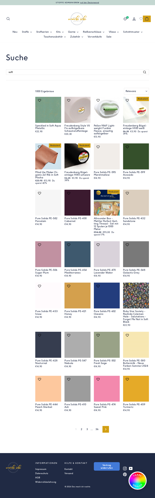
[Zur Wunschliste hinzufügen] (40, 100)
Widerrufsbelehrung (45, 482)
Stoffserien (42, 31)
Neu (15, 31)
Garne (72, 31)
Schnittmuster (131, 31)
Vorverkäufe (95, 36)
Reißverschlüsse (92, 31)
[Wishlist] (141, 19)
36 (97, 429)
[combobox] (77, 72)
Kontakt (68, 469)
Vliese (113, 31)
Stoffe (26, 31)
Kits (58, 31)
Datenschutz (41, 473)
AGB (37, 477)
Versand (68, 473)
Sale (109, 36)
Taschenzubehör (53, 36)
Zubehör (75, 36)
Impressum (40, 469)
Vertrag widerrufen (107, 466)
